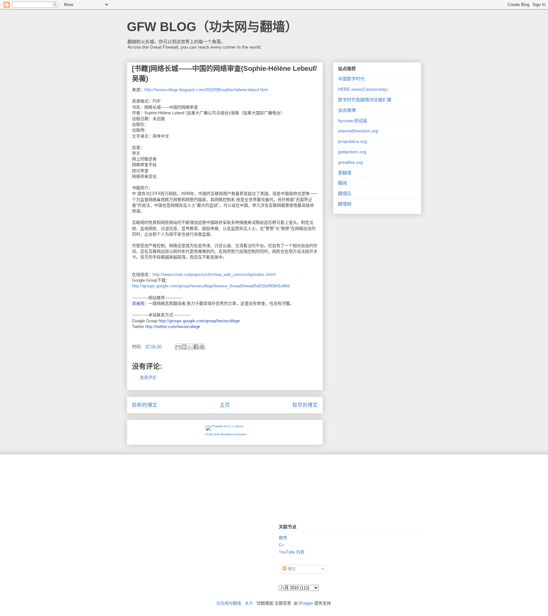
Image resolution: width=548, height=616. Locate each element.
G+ (281, 545)
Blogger (306, 603)
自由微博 (347, 110)
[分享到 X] (190, 347)
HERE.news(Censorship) (363, 89)
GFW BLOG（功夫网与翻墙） (212, 27)
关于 (249, 603)
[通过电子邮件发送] (178, 347)
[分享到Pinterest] (202, 347)
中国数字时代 (351, 78)
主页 (225, 405)
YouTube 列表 (291, 552)
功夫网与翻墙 (228, 603)
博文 (291, 568)
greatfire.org (350, 162)
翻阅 (342, 182)
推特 (283, 537)
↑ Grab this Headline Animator (225, 434)
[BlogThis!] (184, 347)
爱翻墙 (344, 172)
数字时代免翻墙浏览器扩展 (364, 99)
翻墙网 (344, 203)
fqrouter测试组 (352, 120)
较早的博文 (305, 405)
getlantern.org (352, 151)
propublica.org (352, 141)
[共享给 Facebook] (196, 347)
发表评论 (148, 377)
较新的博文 (144, 405)
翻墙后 (344, 193)
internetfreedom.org (358, 130)
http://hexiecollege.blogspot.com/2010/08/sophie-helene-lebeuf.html (206, 89)
